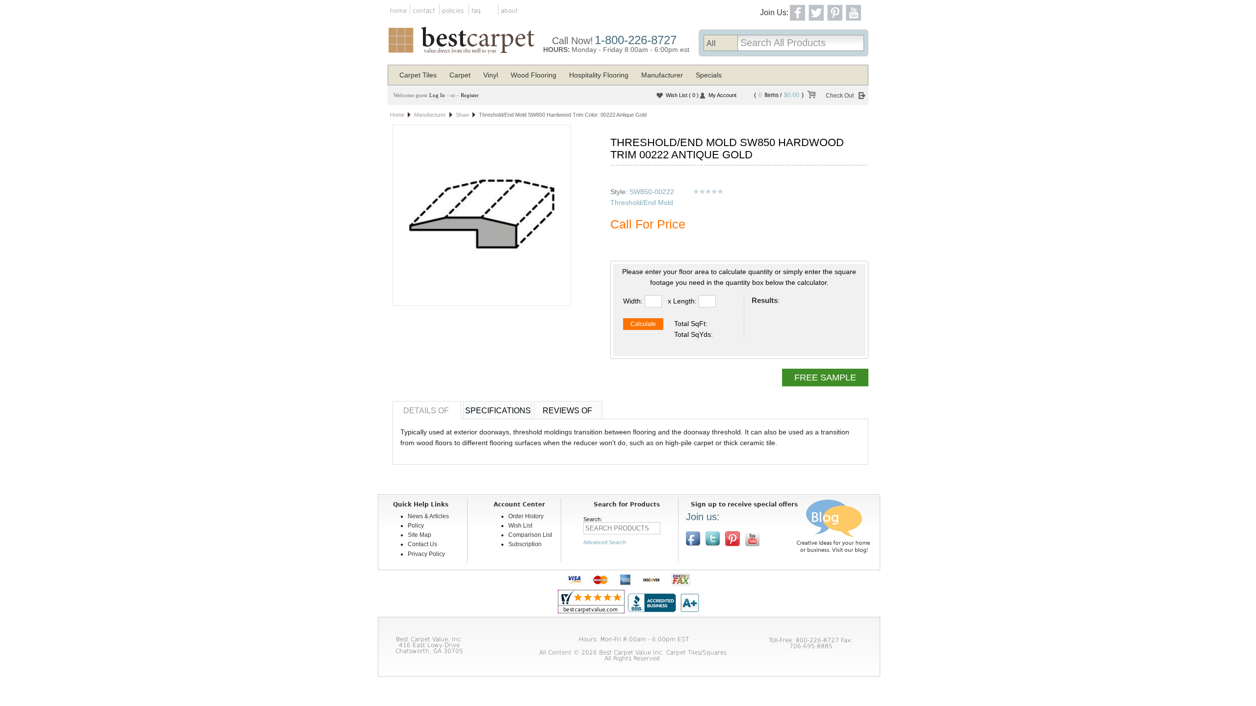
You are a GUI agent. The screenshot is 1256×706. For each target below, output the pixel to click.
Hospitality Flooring (598, 75)
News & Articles (428, 516)
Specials (709, 75)
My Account (722, 95)
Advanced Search (604, 542)
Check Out (840, 95)
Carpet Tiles (418, 75)
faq (476, 10)
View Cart (811, 96)
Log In (437, 95)
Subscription (525, 544)
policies (453, 10)
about (509, 10)
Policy (416, 525)
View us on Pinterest (732, 538)
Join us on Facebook (693, 538)
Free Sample (825, 377)
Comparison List (530, 534)
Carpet (460, 75)
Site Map (419, 534)
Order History (526, 516)
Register (470, 95)
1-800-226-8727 (636, 40)
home (398, 10)
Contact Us (422, 544)
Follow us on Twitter (713, 538)
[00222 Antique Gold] (482, 215)
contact (424, 10)
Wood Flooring (533, 75)
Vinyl (490, 75)
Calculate (643, 324)
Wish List (682, 95)
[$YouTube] (752, 538)
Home (397, 115)
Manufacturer (662, 75)
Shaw (462, 115)
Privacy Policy (426, 554)
